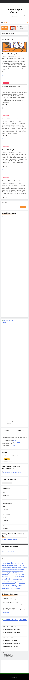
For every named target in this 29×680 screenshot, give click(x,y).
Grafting (16, 565)
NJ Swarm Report (9, 571)
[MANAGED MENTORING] (13, 28)
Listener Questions (8, 569)
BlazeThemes (14, 677)
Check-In (5, 498)
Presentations (6, 512)
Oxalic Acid (12, 573)
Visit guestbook (5, 612)
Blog (4, 492)
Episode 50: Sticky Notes (9, 150)
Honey (14, 567)
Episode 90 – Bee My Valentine (11, 86)
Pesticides (18, 573)
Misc (4, 506)
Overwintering (5, 573)
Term (16, 583)
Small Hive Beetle (16, 579)
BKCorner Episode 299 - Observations (11, 632)
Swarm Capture (16, 581)
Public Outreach (6, 514)
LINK (14, 440)
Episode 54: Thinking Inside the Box (12, 119)
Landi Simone (24, 567)
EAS (22, 563)
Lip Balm (3, 569)
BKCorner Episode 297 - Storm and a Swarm (13, 637)
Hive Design (20, 565)
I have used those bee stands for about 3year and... (14, 609)
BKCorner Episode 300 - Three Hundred (11, 629)
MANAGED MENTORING (20, 27)
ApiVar (3, 563)
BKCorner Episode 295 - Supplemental (11, 643)
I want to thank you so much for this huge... (12, 599)
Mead (13, 569)
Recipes (4, 517)
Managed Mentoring (7, 503)
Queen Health (19, 574)
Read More (4, 71)
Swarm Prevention (11, 583)
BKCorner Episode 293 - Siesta (10, 648)
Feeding (12, 565)
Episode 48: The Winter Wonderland (12, 181)
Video (4, 525)
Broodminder (18, 563)
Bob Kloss (10, 563)
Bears (5, 563)
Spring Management (7, 581)
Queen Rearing (19, 576)
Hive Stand (10, 567)
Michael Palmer (17, 569)
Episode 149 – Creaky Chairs (10, 54)
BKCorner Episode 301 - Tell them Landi (11, 626)
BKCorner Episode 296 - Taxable (10, 640)
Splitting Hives (21, 579)
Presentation (13, 574)
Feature (4, 500)
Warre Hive (17, 588)
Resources (5, 520)
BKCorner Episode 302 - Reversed (10, 624)
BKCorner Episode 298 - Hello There (11, 635)
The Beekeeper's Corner (14, 11)
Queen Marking (11, 576)
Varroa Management (13, 585)
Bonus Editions (6, 495)
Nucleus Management (18, 571)
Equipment (5, 565)
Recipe (4, 579)
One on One (5, 509)
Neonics (22, 569)
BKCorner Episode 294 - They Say (10, 646)
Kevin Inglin (18, 567)
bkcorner (5, 56)
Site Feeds (23, 620)
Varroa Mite (6, 588)
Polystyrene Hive (6, 574)
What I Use (5, 528)
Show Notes (6, 50)
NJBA (3, 571)
